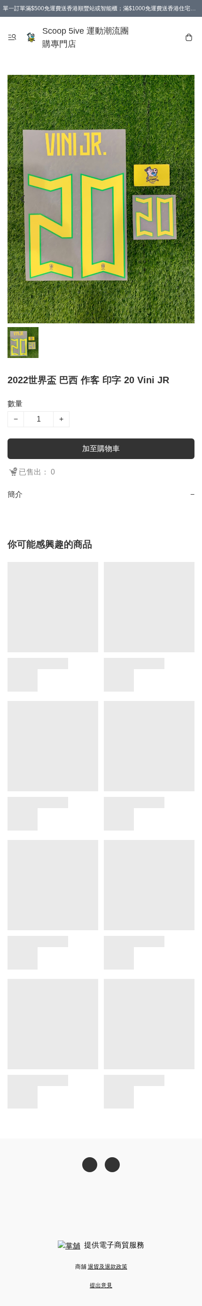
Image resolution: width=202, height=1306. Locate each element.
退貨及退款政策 (107, 1266)
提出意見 (101, 1285)
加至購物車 (101, 448)
